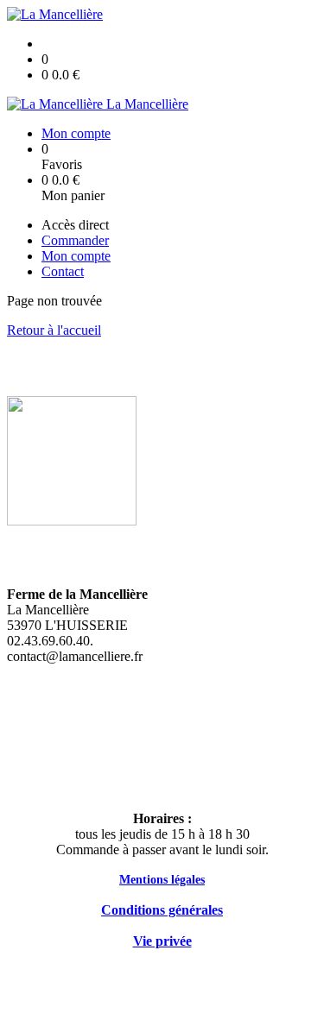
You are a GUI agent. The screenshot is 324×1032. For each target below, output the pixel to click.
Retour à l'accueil (54, 330)
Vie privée (162, 941)
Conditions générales (162, 910)
